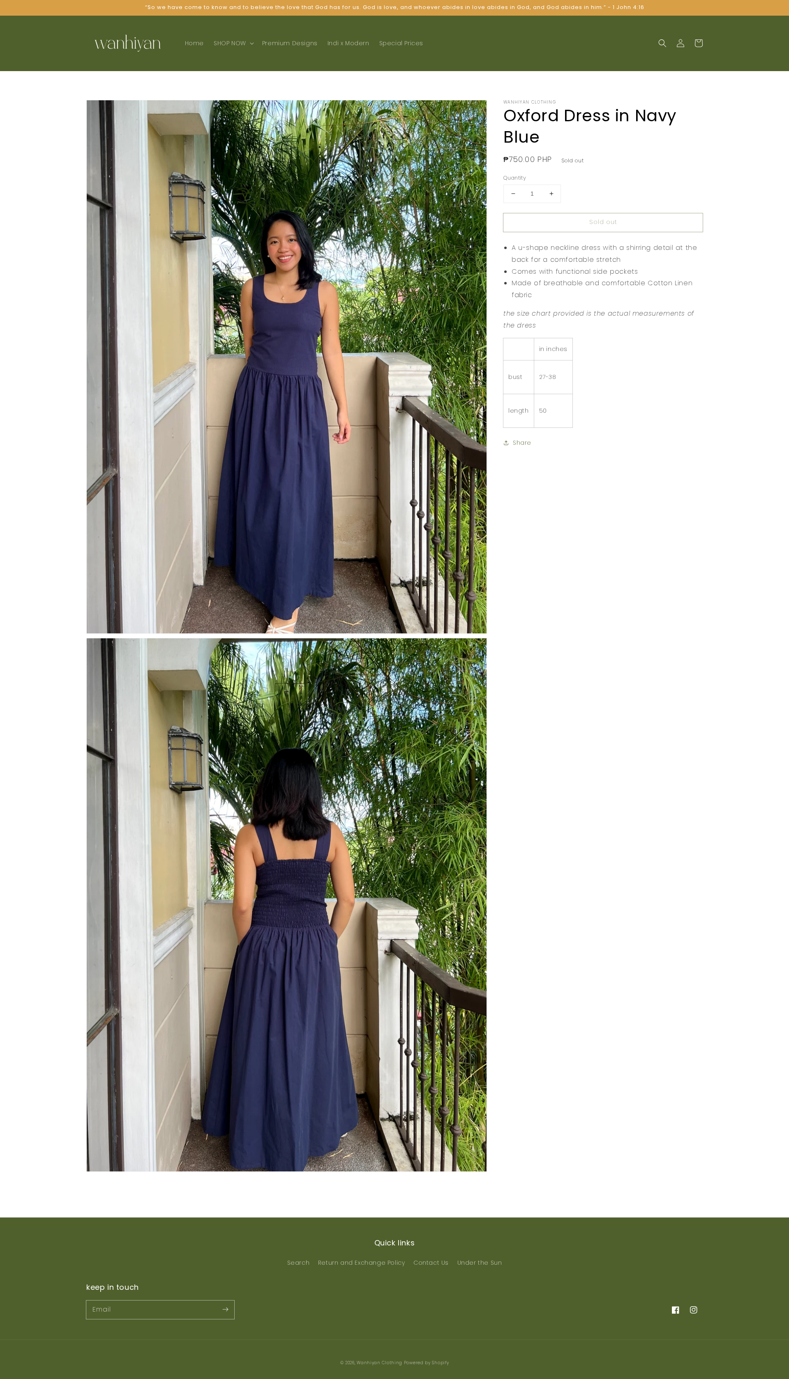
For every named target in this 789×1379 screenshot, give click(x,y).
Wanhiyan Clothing (380, 1363)
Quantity (514, 178)
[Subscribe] (225, 1309)
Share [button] (522, 443)
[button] (233, 43)
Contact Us (431, 1263)
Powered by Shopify (426, 1363)
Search (298, 1263)
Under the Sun (479, 1263)
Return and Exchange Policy (361, 1263)
